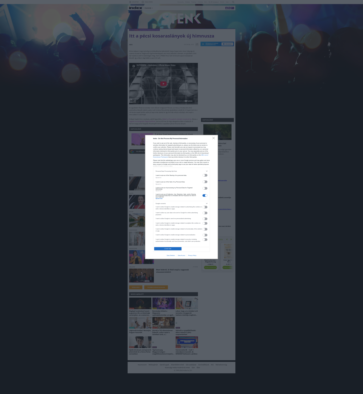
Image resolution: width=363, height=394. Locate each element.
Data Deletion (171, 255)
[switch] (204, 175)
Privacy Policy (192, 255)
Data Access (181, 255)
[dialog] (181, 197)
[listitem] (181, 171)
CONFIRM (167, 248)
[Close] (214, 138)
